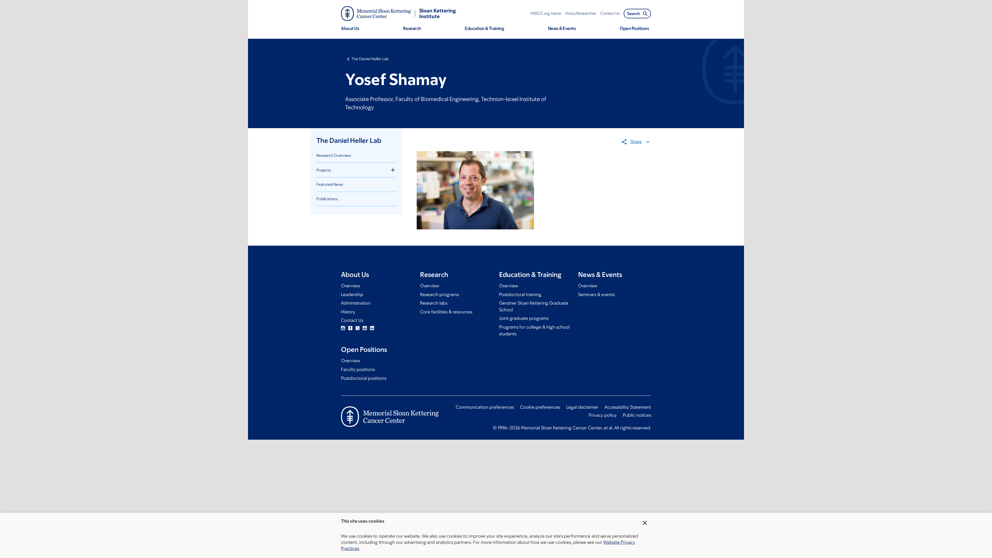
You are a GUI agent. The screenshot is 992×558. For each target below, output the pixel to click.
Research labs (433, 303)
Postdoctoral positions (363, 378)
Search (633, 13)
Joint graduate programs (523, 318)
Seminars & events (596, 294)
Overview (350, 285)
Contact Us (352, 320)
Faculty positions (358, 369)
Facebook (350, 328)
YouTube (365, 328)
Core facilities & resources (446, 311)
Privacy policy (603, 415)
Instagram (343, 328)
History (348, 311)
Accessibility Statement (628, 407)
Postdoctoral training (520, 294)
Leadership (352, 294)
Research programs (439, 294)
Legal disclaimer (582, 407)
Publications (327, 199)
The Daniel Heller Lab (370, 59)
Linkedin (372, 328)
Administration (355, 303)
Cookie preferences (540, 407)
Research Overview (333, 155)
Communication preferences (485, 407)
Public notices (637, 415)
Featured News (329, 184)
